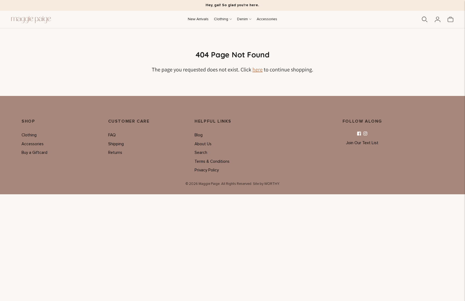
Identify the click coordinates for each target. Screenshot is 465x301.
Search (201, 153)
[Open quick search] (424, 19)
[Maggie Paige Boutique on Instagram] (365, 134)
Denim (242, 19)
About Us (203, 144)
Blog (199, 135)
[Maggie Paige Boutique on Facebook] (359, 134)
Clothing (221, 19)
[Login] (437, 19)
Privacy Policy (207, 170)
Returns (115, 153)
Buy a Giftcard (34, 153)
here (257, 69)
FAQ (112, 135)
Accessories (267, 19)
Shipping (116, 144)
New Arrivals (198, 19)
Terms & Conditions (212, 162)
